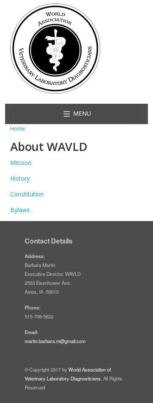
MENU (81, 113)
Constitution (27, 194)
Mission (20, 163)
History (20, 178)
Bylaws (20, 210)
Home (17, 128)
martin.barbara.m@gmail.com (55, 341)
